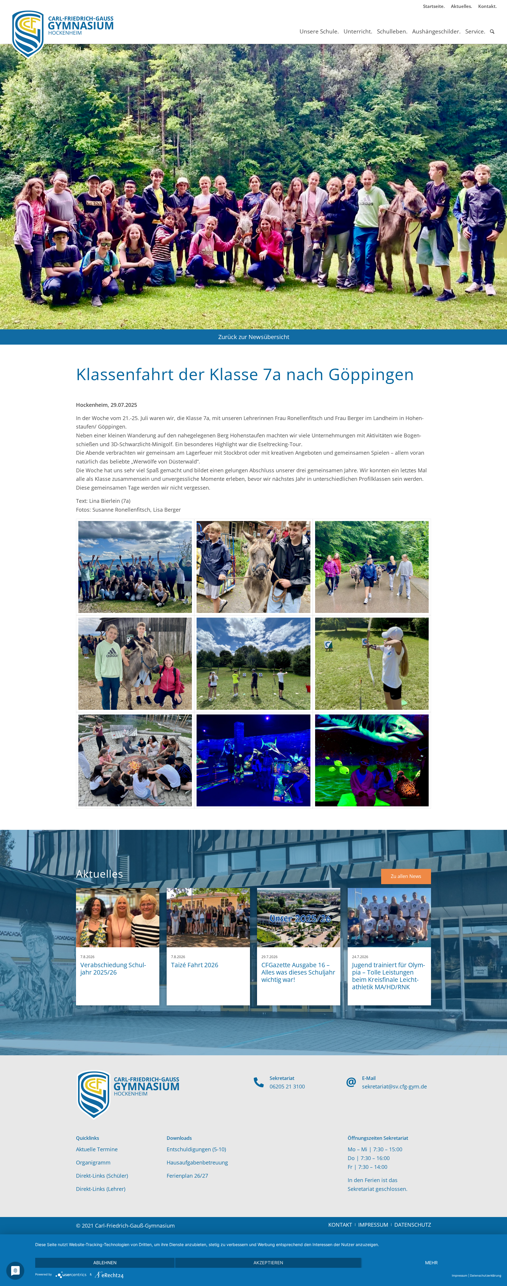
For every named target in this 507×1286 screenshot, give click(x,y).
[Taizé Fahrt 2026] (208, 917)
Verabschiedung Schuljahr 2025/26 (113, 968)
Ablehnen (104, 1262)
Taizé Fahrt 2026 (194, 965)
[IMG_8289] (135, 663)
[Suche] (492, 26)
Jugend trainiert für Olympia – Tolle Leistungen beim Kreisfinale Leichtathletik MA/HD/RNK (388, 976)
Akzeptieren (268, 1262)
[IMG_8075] (372, 663)
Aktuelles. (461, 6)
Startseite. (434, 6)
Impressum (459, 1275)
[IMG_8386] (372, 760)
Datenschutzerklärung (485, 1275)
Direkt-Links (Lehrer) (100, 1188)
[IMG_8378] (253, 760)
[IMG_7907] (135, 567)
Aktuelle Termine (97, 1149)
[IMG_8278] (253, 567)
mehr (431, 1262)
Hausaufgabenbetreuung (197, 1162)
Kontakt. (487, 6)
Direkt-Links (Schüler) (102, 1175)
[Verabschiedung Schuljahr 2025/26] (117, 917)
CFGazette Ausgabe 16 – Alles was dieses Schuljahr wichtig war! (298, 972)
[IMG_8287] (372, 567)
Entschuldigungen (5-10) (196, 1149)
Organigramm (93, 1162)
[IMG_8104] (135, 760)
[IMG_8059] (253, 663)
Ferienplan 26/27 (187, 1175)
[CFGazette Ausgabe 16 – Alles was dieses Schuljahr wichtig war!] (298, 917)
